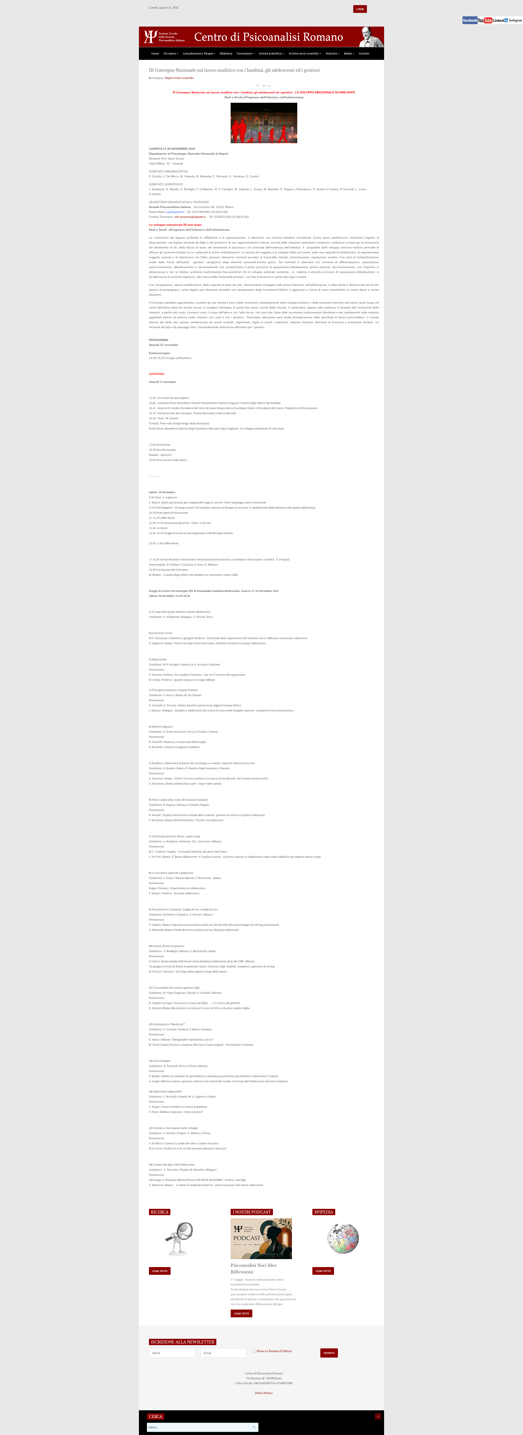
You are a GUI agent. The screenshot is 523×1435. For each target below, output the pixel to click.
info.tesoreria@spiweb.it (190, 216)
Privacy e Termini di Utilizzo (274, 1351)
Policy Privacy (264, 1393)
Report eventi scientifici (179, 78)
